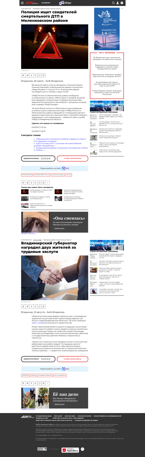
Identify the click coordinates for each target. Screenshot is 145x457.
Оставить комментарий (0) (72, 158)
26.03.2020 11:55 (26, 8)
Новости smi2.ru (28, 233)
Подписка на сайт (42, 418)
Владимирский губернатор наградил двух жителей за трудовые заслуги (107, 75)
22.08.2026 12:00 (26, 240)
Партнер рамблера (54, 449)
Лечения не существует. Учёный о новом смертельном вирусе (110, 136)
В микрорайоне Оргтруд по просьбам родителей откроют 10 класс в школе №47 (107, 84)
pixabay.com (25, 70)
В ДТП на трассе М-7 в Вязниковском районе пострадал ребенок (41, 205)
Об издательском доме (44, 416)
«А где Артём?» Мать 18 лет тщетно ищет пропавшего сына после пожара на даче (110, 276)
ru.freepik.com (26, 301)
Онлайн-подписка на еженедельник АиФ (107, 416)
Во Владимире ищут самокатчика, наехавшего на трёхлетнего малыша (107, 58)
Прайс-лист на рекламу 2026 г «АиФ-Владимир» (68, 418)
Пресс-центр (58, 416)
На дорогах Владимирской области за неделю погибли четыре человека (73, 191)
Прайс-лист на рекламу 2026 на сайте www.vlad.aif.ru (54, 420)
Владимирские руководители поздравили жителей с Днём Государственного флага (107, 67)
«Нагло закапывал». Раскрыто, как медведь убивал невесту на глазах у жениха (111, 116)
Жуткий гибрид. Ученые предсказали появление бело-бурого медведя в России (111, 255)
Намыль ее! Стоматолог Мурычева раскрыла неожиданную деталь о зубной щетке (110, 130)
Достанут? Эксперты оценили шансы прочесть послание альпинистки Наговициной (111, 262)
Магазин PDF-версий (84, 416)
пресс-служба (38, 323)
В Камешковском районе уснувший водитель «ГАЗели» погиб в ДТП (73, 198)
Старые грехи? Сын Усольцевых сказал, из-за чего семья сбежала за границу (111, 283)
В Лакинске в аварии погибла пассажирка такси (40, 197)
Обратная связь (70, 416)
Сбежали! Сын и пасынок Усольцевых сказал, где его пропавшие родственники (111, 144)
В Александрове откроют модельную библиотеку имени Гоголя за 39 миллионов (107, 92)
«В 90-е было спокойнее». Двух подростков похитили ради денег (110, 150)
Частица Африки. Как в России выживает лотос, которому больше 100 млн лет (110, 123)
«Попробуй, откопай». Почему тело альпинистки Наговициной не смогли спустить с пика (110, 290)
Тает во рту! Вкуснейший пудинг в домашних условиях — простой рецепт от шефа (110, 269)
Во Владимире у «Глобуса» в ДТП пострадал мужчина (41, 191)
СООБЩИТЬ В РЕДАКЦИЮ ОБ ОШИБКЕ (86, 420)
